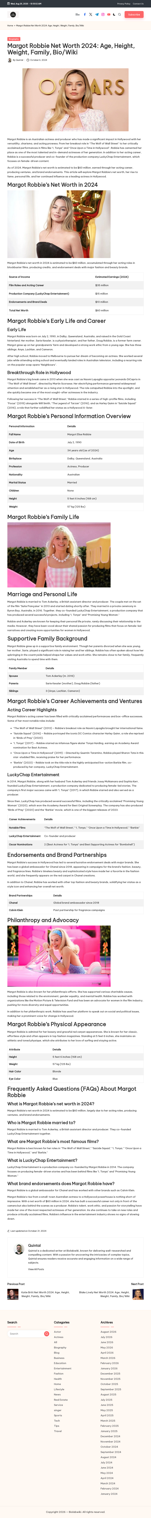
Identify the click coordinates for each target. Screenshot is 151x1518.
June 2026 (107, 1342)
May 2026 (107, 1347)
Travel (58, 1431)
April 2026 (107, 1352)
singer (57, 1410)
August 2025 (108, 1394)
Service (58, 1405)
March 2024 (108, 1483)
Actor (57, 1331)
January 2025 (109, 1431)
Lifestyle (59, 1389)
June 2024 (107, 1467)
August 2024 (108, 1457)
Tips (56, 1425)
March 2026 (108, 1358)
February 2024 (110, 1488)
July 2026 (106, 1337)
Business (59, 1358)
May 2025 (107, 1410)
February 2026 (110, 1363)
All (55, 1342)
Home (10, 25)
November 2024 (110, 1441)
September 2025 (111, 1389)
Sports (58, 1415)
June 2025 (107, 1405)
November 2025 (110, 1379)
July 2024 (106, 1462)
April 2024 (107, 1478)
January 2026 (109, 1368)
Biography (14, 39)
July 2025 (106, 1399)
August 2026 (108, 1331)
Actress (58, 1337)
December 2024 (110, 1436)
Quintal (34, 1245)
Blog (56, 1352)
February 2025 (110, 1425)
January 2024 (109, 1493)
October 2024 (109, 1446)
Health (58, 1379)
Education (60, 1363)
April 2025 (107, 1415)
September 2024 (111, 1452)
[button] (134, 14)
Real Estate (61, 1399)
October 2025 (109, 1384)
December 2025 (110, 1373)
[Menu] (77, 14)
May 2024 (107, 1473)
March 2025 (108, 1420)
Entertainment (62, 1368)
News (57, 1394)
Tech (57, 1420)
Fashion (58, 1373)
